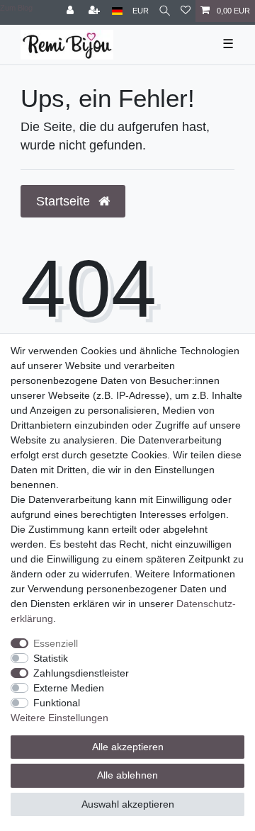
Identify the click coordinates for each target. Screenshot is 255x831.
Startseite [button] (65, 201)
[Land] (117, 11)
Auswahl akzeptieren (127, 804)
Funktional (56, 702)
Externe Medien (68, 688)
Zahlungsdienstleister (81, 673)
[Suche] (165, 11)
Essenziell (55, 643)
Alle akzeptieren (128, 746)
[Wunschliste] (186, 11)
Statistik (50, 658)
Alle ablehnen (127, 775)
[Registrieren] (96, 11)
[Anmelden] (71, 11)
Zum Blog (16, 8)
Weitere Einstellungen (59, 717)
